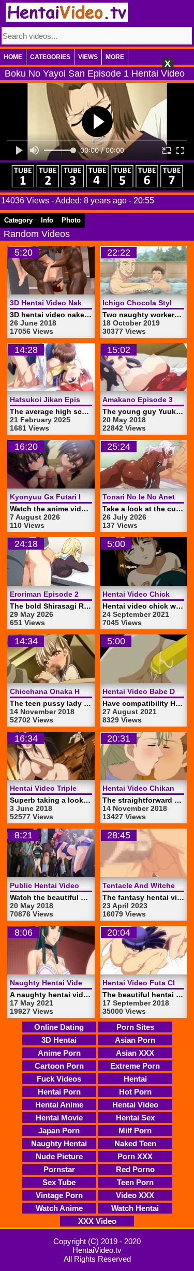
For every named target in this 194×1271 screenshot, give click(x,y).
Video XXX (135, 1195)
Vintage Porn (59, 1195)
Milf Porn (135, 1130)
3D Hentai (59, 1040)
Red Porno (135, 1169)
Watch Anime (59, 1208)
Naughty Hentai (59, 1143)
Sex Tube (59, 1182)
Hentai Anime (59, 1104)
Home (13, 57)
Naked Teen (135, 1143)
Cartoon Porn (59, 1065)
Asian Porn (135, 1040)
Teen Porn (135, 1182)
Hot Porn (135, 1091)
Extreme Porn (135, 1065)
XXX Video (97, 1221)
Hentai (135, 1078)
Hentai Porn (59, 1091)
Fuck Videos (59, 1078)
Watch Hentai (135, 1208)
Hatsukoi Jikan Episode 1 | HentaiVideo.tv (84, 399)
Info (47, 220)
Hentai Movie (59, 1117)
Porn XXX (135, 1156)
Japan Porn (59, 1130)
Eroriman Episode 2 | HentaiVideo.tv (73, 594)
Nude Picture (59, 1156)
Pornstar (59, 1169)
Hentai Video (135, 1104)
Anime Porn (59, 1052)
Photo (71, 220)
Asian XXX (135, 1052)
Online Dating (59, 1027)
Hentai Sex (135, 1117)
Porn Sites (135, 1027)
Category (18, 220)
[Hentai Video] (67, 12)
